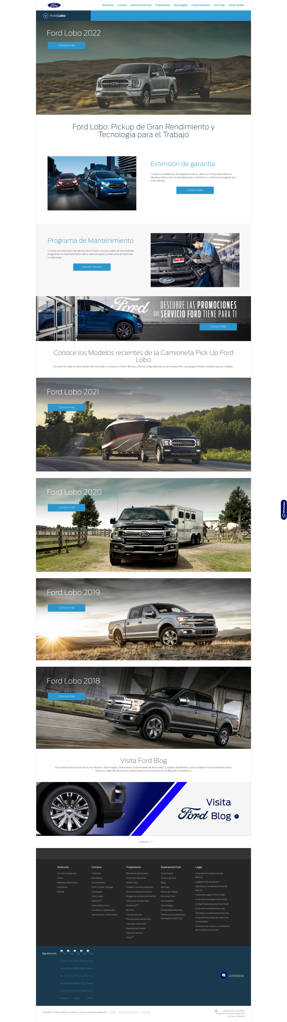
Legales (143, 842)
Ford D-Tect (132, 882)
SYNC (129, 937)
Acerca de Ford (168, 878)
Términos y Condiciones (129, 1012)
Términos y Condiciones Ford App (212, 913)
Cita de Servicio (92, 267)
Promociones (98, 882)
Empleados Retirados (172, 910)
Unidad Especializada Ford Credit (212, 904)
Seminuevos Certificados (104, 914)
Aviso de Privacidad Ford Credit (211, 899)
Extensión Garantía (136, 878)
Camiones (62, 887)
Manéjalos (97, 878)
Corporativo (167, 873)
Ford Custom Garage (102, 887)
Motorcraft (132, 905)
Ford (57, 15)
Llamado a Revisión (136, 924)
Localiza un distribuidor (103, 910)
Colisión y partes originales (139, 887)
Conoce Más (195, 190)
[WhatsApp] (284, 509)
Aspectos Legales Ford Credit (210, 895)
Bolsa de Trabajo (169, 892)
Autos (60, 878)
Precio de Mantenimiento (139, 892)
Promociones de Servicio (138, 919)
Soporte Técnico (134, 933)
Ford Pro (97, 901)
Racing (60, 892)
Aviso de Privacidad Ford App (210, 908)
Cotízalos (96, 873)
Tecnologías (167, 905)
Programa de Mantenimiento (141, 896)
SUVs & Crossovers (66, 873)
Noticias (165, 887)
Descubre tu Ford (100, 905)
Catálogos (97, 892)
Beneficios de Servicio (137, 873)
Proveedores (167, 901)
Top (254, 1008)
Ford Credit (97, 896)
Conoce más (66, 45)
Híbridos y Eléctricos (67, 882)
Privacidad (145, 1012)
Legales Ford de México (207, 882)
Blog (163, 882)
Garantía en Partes (135, 928)
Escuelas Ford (168, 896)
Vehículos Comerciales (137, 901)
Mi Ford (130, 910)
